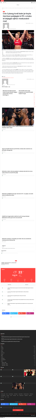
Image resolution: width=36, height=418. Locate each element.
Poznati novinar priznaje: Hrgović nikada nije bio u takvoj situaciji (18, 291)
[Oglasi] (18, 4)
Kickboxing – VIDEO (5, 363)
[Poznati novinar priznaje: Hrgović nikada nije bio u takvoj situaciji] (4, 293)
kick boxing (14, 395)
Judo (2, 350)
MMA (3, 11)
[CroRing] (4, 2)
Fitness (2, 347)
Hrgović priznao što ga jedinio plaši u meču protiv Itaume (17, 295)
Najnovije (26, 284)
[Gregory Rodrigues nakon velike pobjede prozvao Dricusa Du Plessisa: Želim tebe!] (18, 386)
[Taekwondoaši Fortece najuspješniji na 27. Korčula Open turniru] (6, 379)
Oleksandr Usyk (21, 395)
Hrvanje (2, 348)
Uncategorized (3, 359)
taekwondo (30, 395)
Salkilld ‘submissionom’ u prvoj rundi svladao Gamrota (8, 263)
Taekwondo (2, 358)
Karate (2, 351)
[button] (9, 257)
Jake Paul (8, 395)
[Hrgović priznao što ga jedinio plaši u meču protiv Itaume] (4, 297)
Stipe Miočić (26, 395)
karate (11, 395)
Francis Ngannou (3, 395)
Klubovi (2, 354)
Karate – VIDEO (4, 362)
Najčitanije (9, 284)
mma (17, 395)
